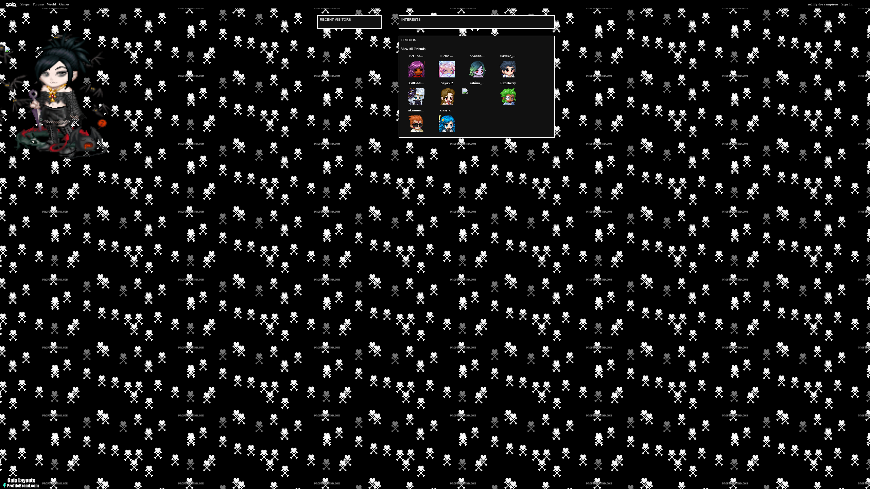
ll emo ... (446, 56)
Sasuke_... (508, 56)
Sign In (847, 4)
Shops (25, 4)
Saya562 (447, 83)
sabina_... (477, 83)
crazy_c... (447, 110)
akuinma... (416, 110)
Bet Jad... (416, 56)
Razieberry (508, 83)
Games (64, 4)
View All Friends (413, 49)
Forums (38, 4)
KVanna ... (477, 56)
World (51, 4)
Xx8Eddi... (416, 83)
